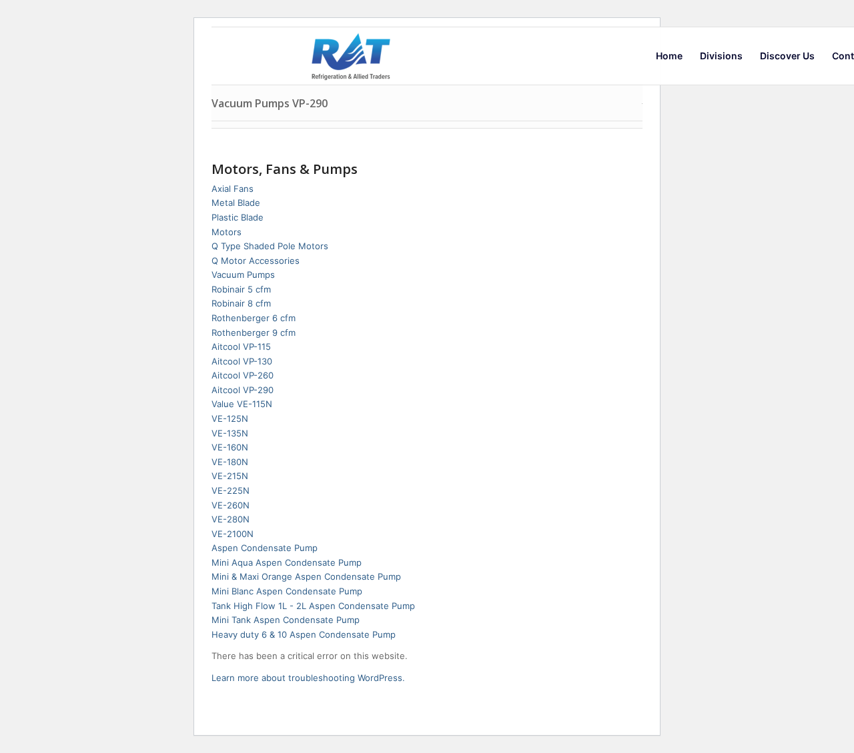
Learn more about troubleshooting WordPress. (308, 677)
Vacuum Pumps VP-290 (269, 103)
